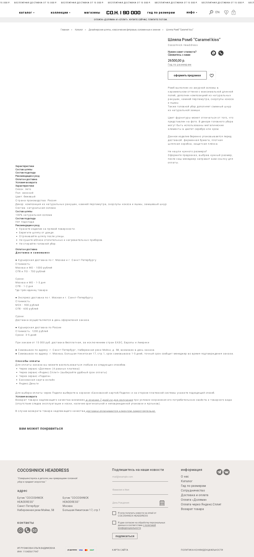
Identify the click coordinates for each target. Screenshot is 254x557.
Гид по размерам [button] (180, 64)
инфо (191, 12)
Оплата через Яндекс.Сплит (201, 504)
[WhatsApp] (212, 53)
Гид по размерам (193, 486)
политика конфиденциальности (202, 550)
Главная (65, 29)
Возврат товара (192, 509)
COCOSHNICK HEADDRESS (43, 470)
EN (218, 12)
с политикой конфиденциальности (137, 526)
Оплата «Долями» (194, 499)
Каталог (79, 29)
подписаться (124, 536)
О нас (185, 476)
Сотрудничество (193, 490)
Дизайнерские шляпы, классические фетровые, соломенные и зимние (124, 29)
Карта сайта (120, 550)
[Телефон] (220, 53)
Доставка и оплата (194, 495)
